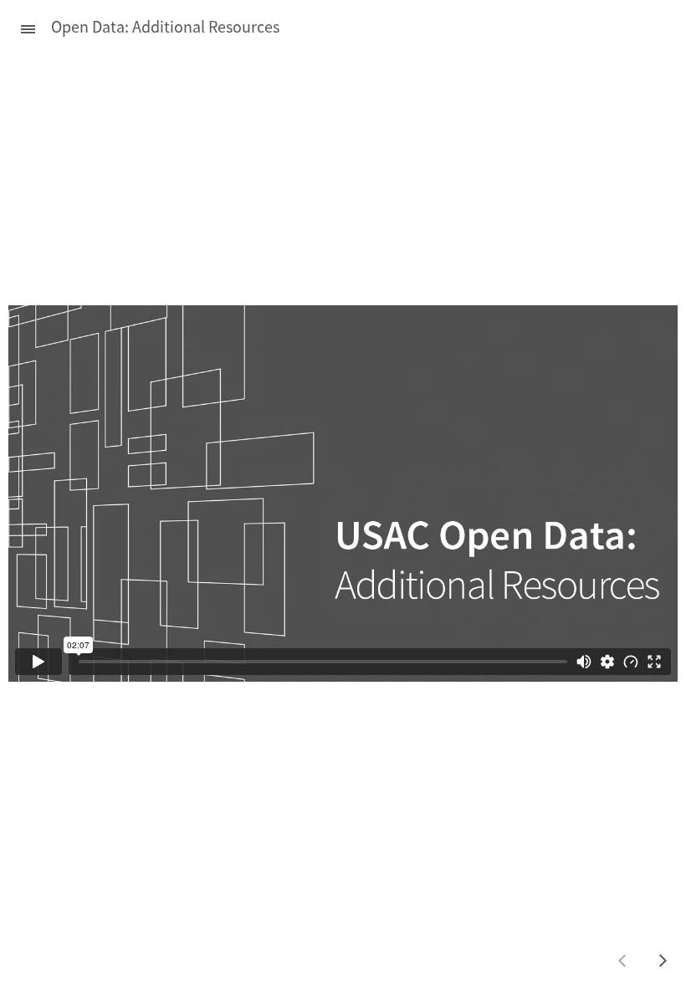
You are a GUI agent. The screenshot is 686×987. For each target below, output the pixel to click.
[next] (662, 960)
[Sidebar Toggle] (21, 27)
